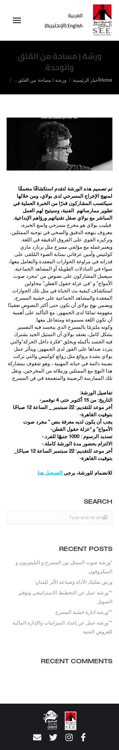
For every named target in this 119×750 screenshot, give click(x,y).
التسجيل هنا (51, 473)
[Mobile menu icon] (17, 20)
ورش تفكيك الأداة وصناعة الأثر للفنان (73, 582)
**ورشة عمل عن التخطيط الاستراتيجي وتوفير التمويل (65, 597)
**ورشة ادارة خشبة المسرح (83, 612)
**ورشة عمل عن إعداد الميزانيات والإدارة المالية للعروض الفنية (62, 627)
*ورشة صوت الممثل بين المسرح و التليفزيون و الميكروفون (64, 567)
